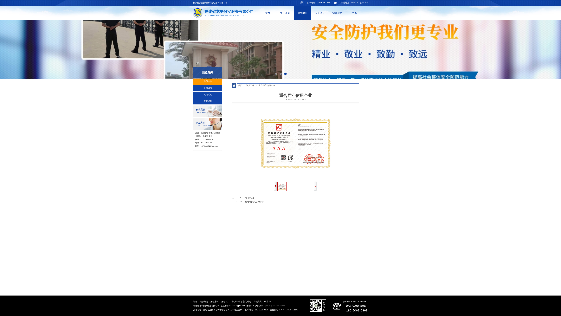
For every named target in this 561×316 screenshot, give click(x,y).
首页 (267, 13)
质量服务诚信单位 (249, 202)
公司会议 (208, 81)
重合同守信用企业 (267, 85)
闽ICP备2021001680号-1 (275, 306)
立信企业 (244, 198)
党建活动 (208, 94)
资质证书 (250, 85)
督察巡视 (208, 101)
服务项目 (320, 13)
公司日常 (208, 88)
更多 (354, 13)
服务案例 (302, 13)
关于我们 (285, 13)
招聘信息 (337, 13)
